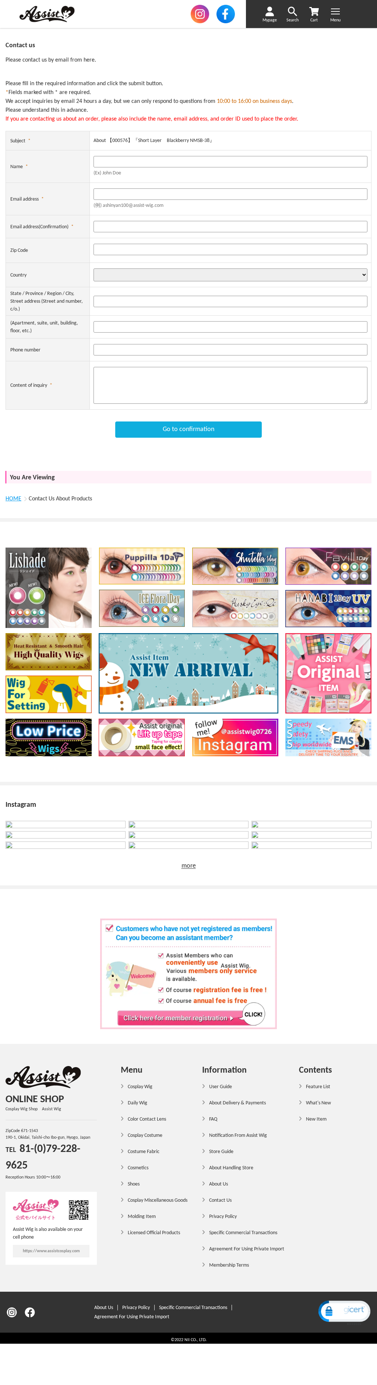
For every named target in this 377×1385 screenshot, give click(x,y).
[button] (343, 1312)
